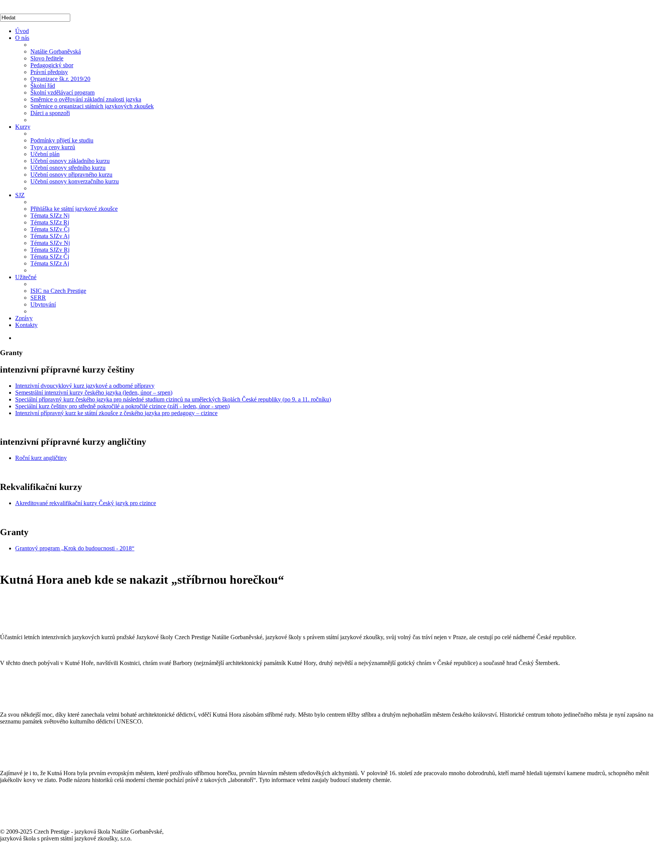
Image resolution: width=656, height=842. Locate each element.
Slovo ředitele (46, 58)
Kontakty (26, 325)
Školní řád (42, 85)
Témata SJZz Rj (49, 222)
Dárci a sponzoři (50, 113)
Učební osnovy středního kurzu (68, 167)
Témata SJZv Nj (50, 243)
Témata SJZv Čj (49, 229)
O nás (22, 38)
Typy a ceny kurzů (52, 147)
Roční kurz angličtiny (41, 458)
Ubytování (43, 304)
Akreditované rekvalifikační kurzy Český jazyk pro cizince (85, 503)
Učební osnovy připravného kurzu (71, 174)
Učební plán (45, 154)
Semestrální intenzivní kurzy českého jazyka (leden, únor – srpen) (93, 392)
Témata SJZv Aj (49, 236)
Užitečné (25, 277)
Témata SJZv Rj (49, 249)
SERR (38, 297)
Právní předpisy (49, 72)
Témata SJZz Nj (49, 215)
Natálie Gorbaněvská (55, 51)
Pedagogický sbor (51, 65)
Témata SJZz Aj (49, 263)
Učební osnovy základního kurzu (70, 161)
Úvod (22, 31)
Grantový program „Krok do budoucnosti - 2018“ (74, 548)
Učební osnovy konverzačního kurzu (74, 181)
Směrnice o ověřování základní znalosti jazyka (85, 99)
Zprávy (24, 318)
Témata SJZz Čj (49, 256)
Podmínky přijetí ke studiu (61, 140)
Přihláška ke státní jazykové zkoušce (74, 208)
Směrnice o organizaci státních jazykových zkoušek (92, 106)
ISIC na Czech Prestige (58, 291)
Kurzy (22, 126)
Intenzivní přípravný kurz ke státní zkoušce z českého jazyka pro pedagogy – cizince (116, 413)
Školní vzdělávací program (62, 92)
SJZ (20, 195)
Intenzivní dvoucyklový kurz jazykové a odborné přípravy (85, 385)
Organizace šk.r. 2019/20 (60, 79)
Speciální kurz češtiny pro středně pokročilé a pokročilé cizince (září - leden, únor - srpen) (122, 406)
